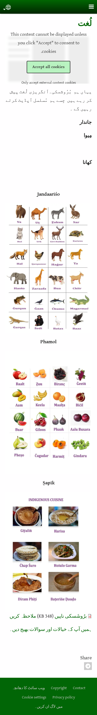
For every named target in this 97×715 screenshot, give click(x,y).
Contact (79, 688)
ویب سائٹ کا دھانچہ (28, 688)
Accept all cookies (48, 66)
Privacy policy (64, 697)
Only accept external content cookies (48, 83)
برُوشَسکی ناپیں (71, 616)
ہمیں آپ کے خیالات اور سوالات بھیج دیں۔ (50, 629)
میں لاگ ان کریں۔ (48, 706)
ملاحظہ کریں (23, 616)
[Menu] (88, 7)
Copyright (59, 688)
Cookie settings (34, 697)
